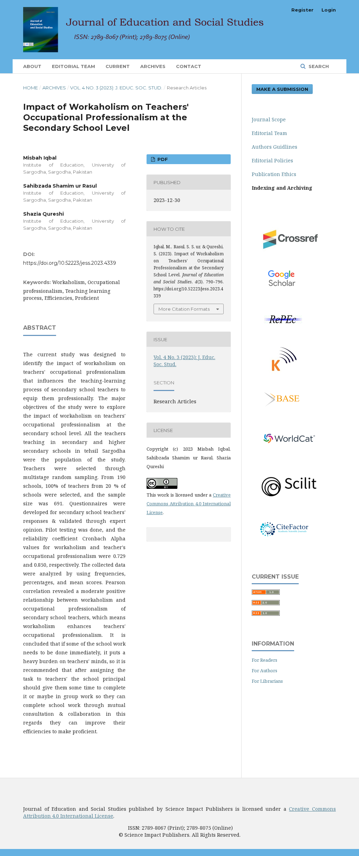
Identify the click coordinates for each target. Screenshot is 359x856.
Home (30, 87)
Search (318, 66)
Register (302, 10)
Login (328, 10)
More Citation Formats (184, 309)
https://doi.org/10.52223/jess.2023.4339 (69, 263)
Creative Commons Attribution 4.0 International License (189, 503)
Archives (152, 66)
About (32, 66)
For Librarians (267, 681)
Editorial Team (73, 66)
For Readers (264, 660)
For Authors (264, 670)
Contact (188, 66)
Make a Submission (282, 89)
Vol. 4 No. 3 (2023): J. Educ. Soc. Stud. (116, 87)
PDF (162, 159)
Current (118, 66)
